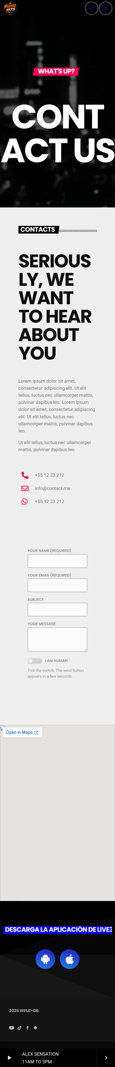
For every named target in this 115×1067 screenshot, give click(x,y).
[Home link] (10, 8)
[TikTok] (19, 1028)
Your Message (42, 624)
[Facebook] (27, 1028)
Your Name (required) (49, 550)
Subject (36, 599)
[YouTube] (11, 1028)
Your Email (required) (49, 575)
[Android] (35, 1028)
